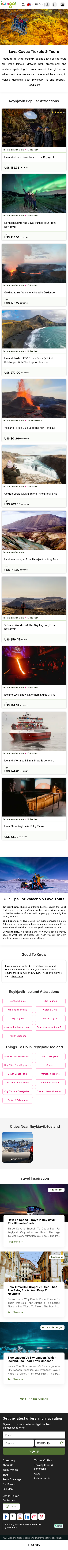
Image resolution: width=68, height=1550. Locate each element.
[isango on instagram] (20, 1516)
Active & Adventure (18, 1100)
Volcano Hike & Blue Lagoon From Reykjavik (30, 427)
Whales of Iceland (17, 1009)
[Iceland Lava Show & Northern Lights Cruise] (34, 665)
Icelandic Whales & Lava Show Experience (29, 760)
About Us (8, 1464)
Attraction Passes (50, 1082)
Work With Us (10, 1469)
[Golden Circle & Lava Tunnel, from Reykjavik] (34, 464)
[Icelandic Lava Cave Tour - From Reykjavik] (34, 128)
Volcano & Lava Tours (17, 1082)
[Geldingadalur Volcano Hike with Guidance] (34, 263)
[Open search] (23, 4)
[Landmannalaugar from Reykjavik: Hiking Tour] (34, 530)
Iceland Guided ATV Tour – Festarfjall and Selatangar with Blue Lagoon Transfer (28, 360)
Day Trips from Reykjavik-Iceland (18, 1065)
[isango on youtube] (34, 1516)
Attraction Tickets (50, 1074)
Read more (34, 84)
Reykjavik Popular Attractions (34, 101)
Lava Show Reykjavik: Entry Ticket (24, 826)
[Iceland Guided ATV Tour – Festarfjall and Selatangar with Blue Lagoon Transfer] (34, 329)
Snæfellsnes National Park (51, 1027)
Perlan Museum (18, 1036)
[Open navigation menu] (62, 4)
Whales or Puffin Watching (18, 1056)
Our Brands (9, 1484)
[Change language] (30, 4)
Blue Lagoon (50, 1001)
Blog (5, 1474)
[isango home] (8, 4)
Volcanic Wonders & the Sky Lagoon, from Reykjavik (29, 627)
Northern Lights (18, 1001)
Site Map (8, 1488)
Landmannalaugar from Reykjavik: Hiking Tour (31, 559)
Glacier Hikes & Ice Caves (50, 1091)
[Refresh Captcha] (61, 1444)
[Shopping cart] (54, 4)
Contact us (9, 1500)
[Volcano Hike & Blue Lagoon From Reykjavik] (34, 398)
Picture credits (42, 1478)
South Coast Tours (17, 1074)
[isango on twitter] (13, 1516)
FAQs (37, 1473)
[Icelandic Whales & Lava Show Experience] (34, 731)
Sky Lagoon (18, 1018)
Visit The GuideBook (34, 1399)
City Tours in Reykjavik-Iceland (18, 1091)
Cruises (50, 1065)
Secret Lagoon (50, 1018)
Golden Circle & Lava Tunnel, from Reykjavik (30, 493)
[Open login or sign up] (47, 4)
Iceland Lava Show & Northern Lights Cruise (29, 694)
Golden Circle (50, 1009)
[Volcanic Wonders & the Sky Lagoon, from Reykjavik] (34, 596)
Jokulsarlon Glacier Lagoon (18, 1027)
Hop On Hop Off (50, 1056)
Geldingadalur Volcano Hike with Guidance (29, 292)
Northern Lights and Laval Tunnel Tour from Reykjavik (30, 224)
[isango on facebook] (6, 1516)
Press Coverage (12, 1479)
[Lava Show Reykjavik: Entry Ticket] (34, 797)
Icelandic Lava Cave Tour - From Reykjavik (29, 157)
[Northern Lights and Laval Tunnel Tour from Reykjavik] (34, 193)
